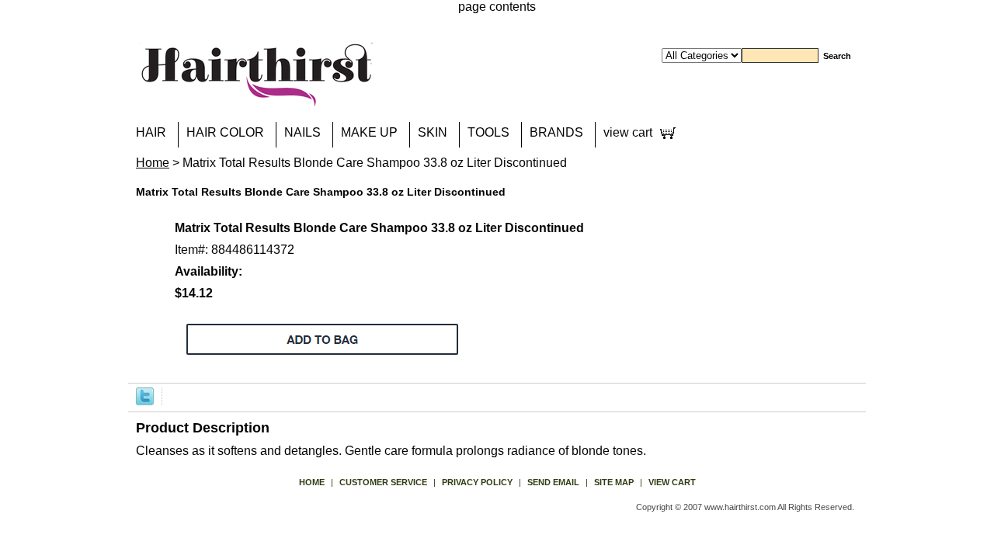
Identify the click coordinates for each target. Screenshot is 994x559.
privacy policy (477, 482)
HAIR (151, 132)
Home (152, 162)
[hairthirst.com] (256, 97)
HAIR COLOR (225, 132)
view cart (627, 132)
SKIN (432, 132)
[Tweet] (145, 395)
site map (614, 482)
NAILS (302, 132)
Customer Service (383, 482)
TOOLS (488, 132)
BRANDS (556, 132)
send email (553, 482)
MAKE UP (369, 132)
